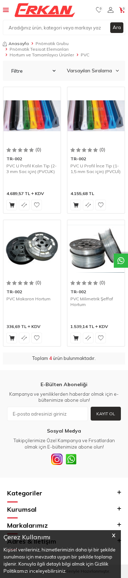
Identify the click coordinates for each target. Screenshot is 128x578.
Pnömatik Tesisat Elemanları (39, 49)
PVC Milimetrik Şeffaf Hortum (91, 301)
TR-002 (14, 158)
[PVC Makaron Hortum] (32, 248)
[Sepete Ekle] (11, 205)
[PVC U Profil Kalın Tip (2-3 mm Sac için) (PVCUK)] (32, 115)
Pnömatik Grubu (52, 43)
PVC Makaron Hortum (28, 298)
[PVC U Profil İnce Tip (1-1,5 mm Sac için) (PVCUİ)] (96, 115)
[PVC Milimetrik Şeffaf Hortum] (96, 248)
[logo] (45, 10)
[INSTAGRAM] (57, 459)
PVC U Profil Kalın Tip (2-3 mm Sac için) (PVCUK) (31, 168)
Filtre (17, 71)
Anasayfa (19, 43)
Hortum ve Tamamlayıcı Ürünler (42, 54)
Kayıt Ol (105, 413)
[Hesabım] (110, 10)
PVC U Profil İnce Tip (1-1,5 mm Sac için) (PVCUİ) (95, 168)
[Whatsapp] (71, 459)
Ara (117, 27)
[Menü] (6, 9)
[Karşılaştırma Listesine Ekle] (24, 205)
